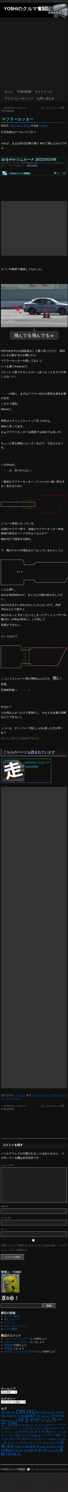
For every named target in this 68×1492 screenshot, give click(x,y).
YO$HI (44, 125)
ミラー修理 (10, 1328)
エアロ (23, 1425)
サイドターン (39, 1428)
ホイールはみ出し (51, 1439)
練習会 (11, 1450)
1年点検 (8, 1412)
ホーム (8, 91)
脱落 (22, 1450)
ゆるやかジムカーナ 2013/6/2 (21, 1351)
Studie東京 (30, 1416)
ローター (52, 1443)
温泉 (53, 1447)
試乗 (32, 1450)
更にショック (11, 1319)
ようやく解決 (11, 1316)
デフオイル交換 (30, 1435)
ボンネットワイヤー (19, 1443)
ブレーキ (16, 1439)
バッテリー (50, 1435)
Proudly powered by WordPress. (49, 1469)
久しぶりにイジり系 (54, 107)
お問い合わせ (45, 98)
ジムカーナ (56, 1428)
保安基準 (32, 1446)
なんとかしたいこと (15, 1325)
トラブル (20, 1095)
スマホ (26, 1431)
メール (5, 1218)
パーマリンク (11, 1098)
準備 (6, 1345)
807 (41, 1412)
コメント (6, 1165)
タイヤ (42, 1431)
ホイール (33, 1439)
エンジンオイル (39, 1425)
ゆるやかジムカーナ (31, 1422)
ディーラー (10, 1435)
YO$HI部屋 (24, 91)
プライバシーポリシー (18, 98)
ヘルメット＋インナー (17, 1338)
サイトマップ (43, 91)
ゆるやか (11, 1420)
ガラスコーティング (18, 1428)
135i (25, 1412)
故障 (44, 1447)
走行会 (53, 1450)
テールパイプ (40, 1095)
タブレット (57, 1432)
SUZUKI (46, 1416)
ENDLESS (12, 1416)
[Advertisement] (34, 53)
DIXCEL (52, 1412)
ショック (9, 1322)
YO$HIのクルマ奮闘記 (27, 8)
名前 (4, 1206)
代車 (19, 1446)
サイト (4, 1229)
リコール (39, 1443)
